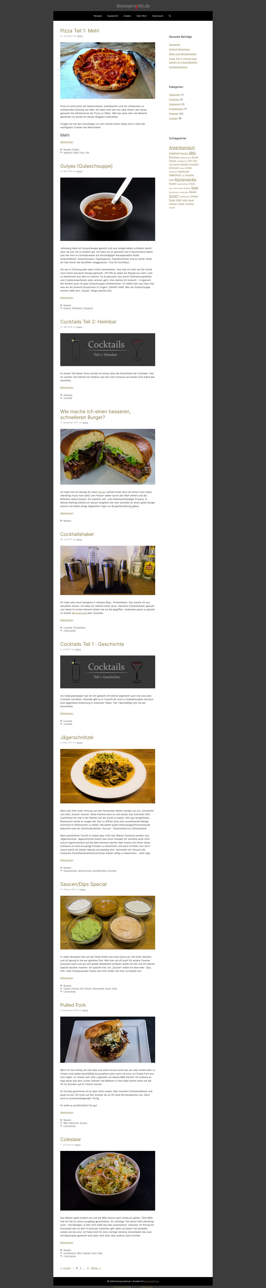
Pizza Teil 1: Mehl (79, 31)
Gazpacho (174, 44)
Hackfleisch (173, 172)
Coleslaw (70, 1139)
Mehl (76, 152)
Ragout (180, 188)
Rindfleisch (77, 308)
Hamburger (183, 171)
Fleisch (182, 168)
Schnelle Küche (100, 870)
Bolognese (174, 157)
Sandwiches (184, 192)
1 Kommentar (69, 630)
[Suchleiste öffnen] (170, 16)
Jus (183, 175)
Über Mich (142, 16)
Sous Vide (175, 200)
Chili (190, 160)
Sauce (108, 988)
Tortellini (172, 207)
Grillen (188, 167)
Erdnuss (88, 988)
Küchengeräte (185, 179)
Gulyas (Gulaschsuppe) (86, 166)
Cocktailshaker (77, 534)
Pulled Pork (73, 1005)
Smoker (83, 1123)
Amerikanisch (69, 1253)
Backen (184, 153)
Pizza (81, 152)
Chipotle (75, 988)
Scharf (173, 196)
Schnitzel (112, 870)
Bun (189, 157)
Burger (102, 492)
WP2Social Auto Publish (122, 1287)
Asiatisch (174, 153)
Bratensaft (184, 157)
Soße (114, 988)
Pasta (192, 183)
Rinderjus (187, 188)
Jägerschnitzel (76, 737)
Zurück (65, 1268)
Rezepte (98, 16)
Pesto (175, 188)
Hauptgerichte (70, 870)
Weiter (96, 1268)
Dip (81, 988)
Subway (173, 204)
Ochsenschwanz (183, 184)
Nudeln (172, 183)
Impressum (157, 16)
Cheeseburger (182, 161)
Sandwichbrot (174, 192)
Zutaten (127, 16)
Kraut (94, 1253)
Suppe (181, 204)
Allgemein (67, 395)
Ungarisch (88, 308)
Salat (100, 1253)
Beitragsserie (79, 613)
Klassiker (189, 175)
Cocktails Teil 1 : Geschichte (92, 644)
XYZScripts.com (147, 1287)
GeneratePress (151, 1281)
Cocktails (67, 398)
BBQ (65, 1123)
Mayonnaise (98, 988)
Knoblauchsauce (178, 67)
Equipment (113, 16)
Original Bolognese (179, 49)
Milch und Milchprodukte (182, 54)
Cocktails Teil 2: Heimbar (88, 321)
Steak (191, 200)
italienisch (68, 152)
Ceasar (66, 988)
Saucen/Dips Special (83, 884)
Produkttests (79, 627)
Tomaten (189, 204)
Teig (87, 152)
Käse (171, 180)
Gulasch (67, 308)
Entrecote (174, 167)
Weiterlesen (66, 142)
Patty (171, 188)
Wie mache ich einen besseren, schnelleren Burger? (95, 414)
